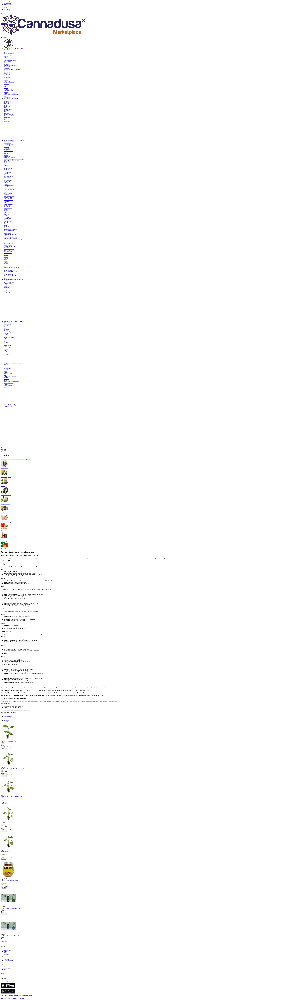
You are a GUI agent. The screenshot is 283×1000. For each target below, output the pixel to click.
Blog (5, 969)
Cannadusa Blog (7, 1)
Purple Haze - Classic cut (6, 824)
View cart (3, 451)
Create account (7, 950)
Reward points (7, 968)
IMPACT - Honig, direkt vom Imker (9, 880)
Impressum (3, 998)
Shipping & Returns (8, 960)
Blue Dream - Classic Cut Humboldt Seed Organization (13, 769)
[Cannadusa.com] (43, 34)
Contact (5, 961)
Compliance (21, 998)
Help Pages (6, 959)
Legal (5, 978)
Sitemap (5, 970)
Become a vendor (8, 975)
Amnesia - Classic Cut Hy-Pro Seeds (9, 741)
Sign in (5, 948)
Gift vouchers (7, 966)
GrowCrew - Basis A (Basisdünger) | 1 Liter (11, 908)
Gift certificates (7, 3)
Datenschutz (14, 998)
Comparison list (7, 954)
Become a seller (7, 4)
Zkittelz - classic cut (5, 851)
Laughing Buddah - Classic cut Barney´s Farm (11, 796)
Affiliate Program (8, 977)
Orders (5, 951)
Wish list (6, 952)
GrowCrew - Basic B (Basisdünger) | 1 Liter (11, 935)
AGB (9, 998)
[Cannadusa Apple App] (8, 987)
